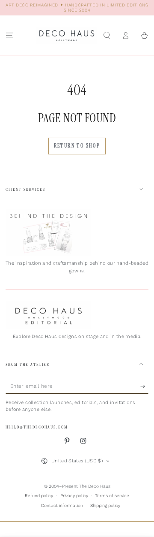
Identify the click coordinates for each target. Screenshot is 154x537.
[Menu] (9, 35)
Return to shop (77, 145)
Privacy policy (74, 495)
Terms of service (112, 495)
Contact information (62, 505)
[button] (106, 35)
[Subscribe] (144, 386)
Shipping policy (105, 505)
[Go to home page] (66, 35)
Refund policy (39, 495)
